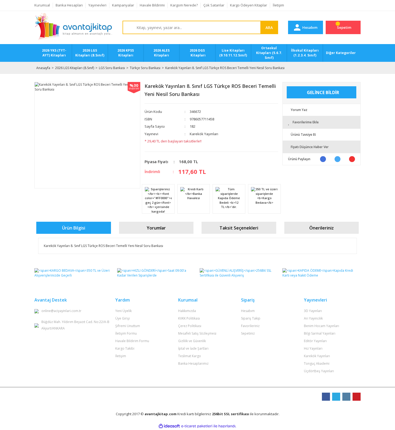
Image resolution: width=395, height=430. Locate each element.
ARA (269, 27)
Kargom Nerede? (184, 5)
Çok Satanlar (213, 5)
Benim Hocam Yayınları (321, 326)
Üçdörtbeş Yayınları (319, 371)
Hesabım (248, 311)
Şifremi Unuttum (127, 326)
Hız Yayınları (313, 348)
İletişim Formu (126, 333)
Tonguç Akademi (316, 363)
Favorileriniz (250, 326)
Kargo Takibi (124, 348)
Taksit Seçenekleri (239, 228)
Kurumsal (42, 5)
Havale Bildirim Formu (132, 341)
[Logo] (73, 27)
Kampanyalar (123, 5)
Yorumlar (156, 228)
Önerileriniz (321, 228)
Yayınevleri (97, 5)
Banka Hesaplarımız (193, 363)
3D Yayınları (313, 311)
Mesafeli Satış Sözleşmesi (197, 333)
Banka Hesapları (69, 5)
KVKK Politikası (189, 318)
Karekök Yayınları (204, 133)
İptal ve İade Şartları (193, 348)
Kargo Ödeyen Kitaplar (248, 5)
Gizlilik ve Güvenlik (192, 341)
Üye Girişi (122, 318)
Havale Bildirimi (152, 5)
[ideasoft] (169, 426)
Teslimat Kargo (189, 356)
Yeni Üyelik (123, 311)
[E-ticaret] (197, 426)
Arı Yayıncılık (313, 318)
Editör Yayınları (315, 341)
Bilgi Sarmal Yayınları (319, 333)
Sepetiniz (248, 333)
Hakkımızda (187, 311)
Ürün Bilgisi (73, 228)
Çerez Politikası (189, 326)
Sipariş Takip (250, 318)
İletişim (278, 5)
